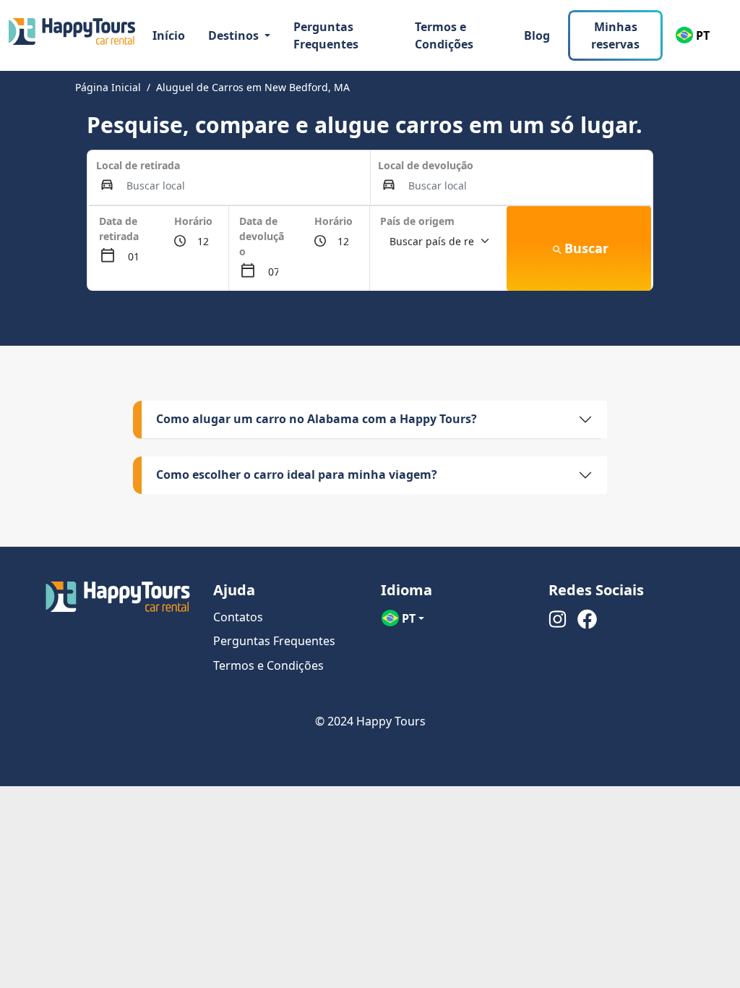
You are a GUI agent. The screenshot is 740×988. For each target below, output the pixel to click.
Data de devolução (261, 236)
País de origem (417, 221)
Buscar (586, 248)
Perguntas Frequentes (325, 35)
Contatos (238, 617)
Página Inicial (108, 87)
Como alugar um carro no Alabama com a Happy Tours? (316, 419)
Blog (537, 35)
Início (168, 35)
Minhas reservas (615, 35)
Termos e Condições (444, 35)
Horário (193, 221)
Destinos (235, 35)
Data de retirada (119, 228)
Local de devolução (425, 165)
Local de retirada (138, 165)
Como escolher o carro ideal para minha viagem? (296, 474)
